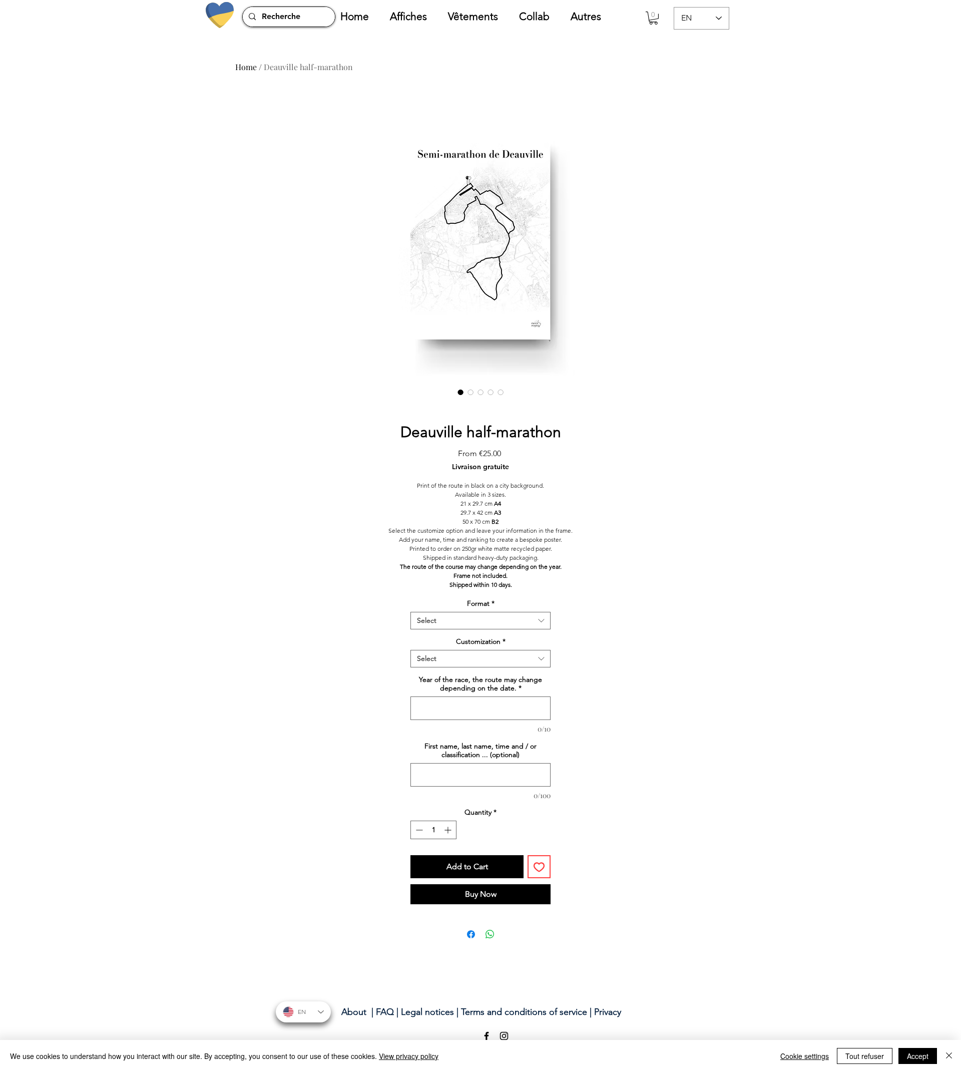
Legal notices (427, 1011)
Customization (481, 641)
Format (481, 603)
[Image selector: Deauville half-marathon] (460, 392)
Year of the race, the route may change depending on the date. (480, 683)
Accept (917, 1056)
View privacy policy (408, 1056)
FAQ (385, 1011)
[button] (414, 16)
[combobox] (480, 620)
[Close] (949, 1056)
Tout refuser (864, 1056)
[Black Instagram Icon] (504, 1035)
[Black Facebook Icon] (486, 1035)
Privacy (607, 1011)
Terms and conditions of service (524, 1011)
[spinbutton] (433, 830)
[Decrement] (418, 830)
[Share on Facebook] (471, 934)
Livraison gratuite (480, 467)
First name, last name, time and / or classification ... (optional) (480, 750)
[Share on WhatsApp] (490, 934)
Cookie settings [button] (804, 1056)
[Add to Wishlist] (539, 866)
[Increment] (448, 830)
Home (246, 67)
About (353, 1011)
